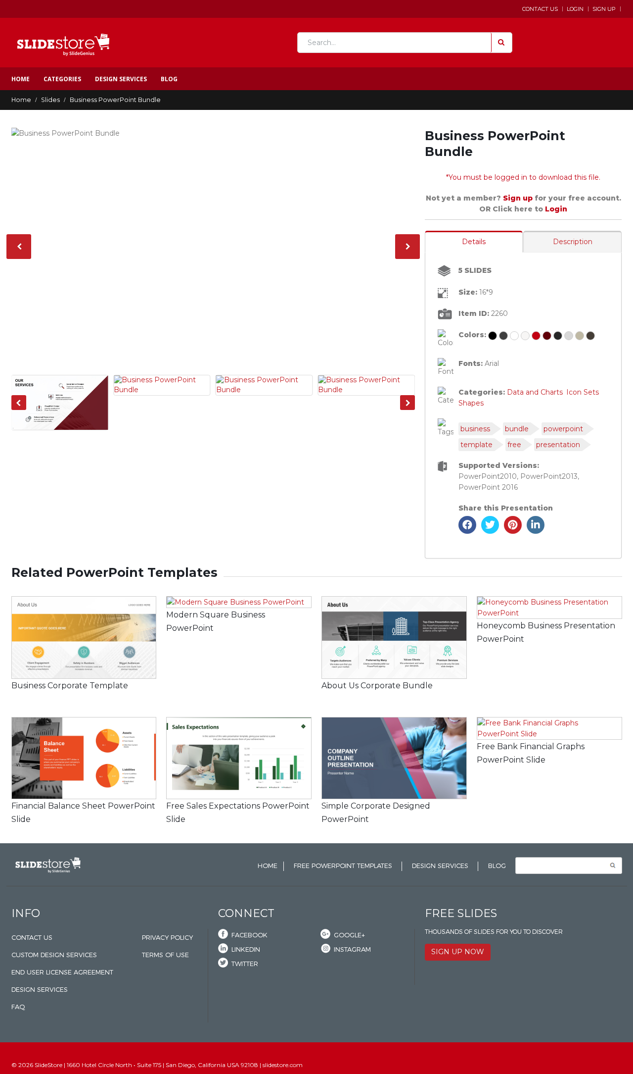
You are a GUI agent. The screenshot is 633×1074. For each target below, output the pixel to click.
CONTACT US (31, 937)
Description (572, 241)
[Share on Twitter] (490, 531)
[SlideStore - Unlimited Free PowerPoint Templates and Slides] (63, 42)
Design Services (121, 79)
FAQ (18, 1007)
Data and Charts (535, 392)
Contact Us (540, 8)
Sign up (519, 198)
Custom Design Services (54, 955)
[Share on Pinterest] (513, 531)
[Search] (500, 42)
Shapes (471, 403)
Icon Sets (582, 392)
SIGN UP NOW (457, 951)
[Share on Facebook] (467, 531)
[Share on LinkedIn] (535, 531)
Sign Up (604, 8)
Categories (62, 79)
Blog (169, 79)
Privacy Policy (167, 937)
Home (20, 79)
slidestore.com (283, 1065)
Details (474, 241)
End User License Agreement (62, 972)
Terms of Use (165, 955)
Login (575, 8)
